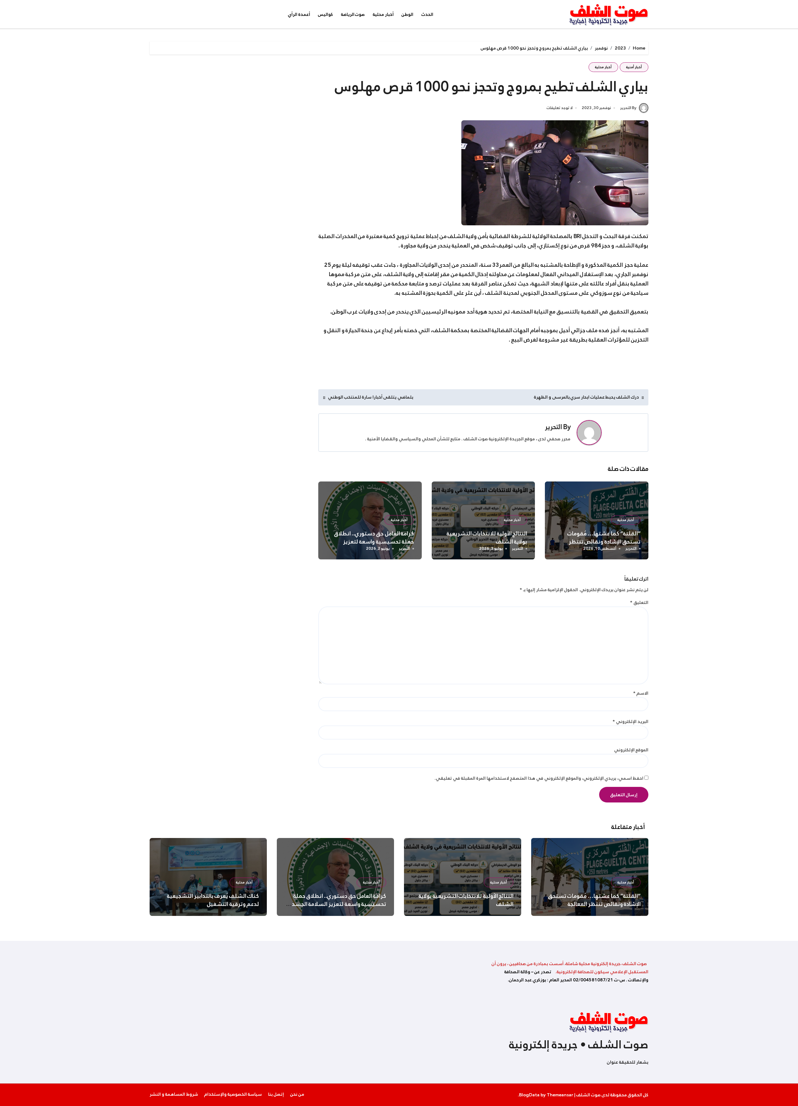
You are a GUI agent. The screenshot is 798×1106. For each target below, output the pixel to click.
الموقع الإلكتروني (631, 750)
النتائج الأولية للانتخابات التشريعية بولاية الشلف (487, 538)
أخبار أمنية (634, 67)
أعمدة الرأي (299, 14)
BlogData (529, 1095)
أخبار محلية (383, 14)
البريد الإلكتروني (630, 721)
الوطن (407, 14)
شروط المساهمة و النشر (174, 1094)
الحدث (427, 14)
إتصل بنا (276, 1094)
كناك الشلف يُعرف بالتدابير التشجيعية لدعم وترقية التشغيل (213, 900)
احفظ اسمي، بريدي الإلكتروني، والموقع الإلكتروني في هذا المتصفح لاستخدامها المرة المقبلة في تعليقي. (539, 778)
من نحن (297, 1094)
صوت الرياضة (353, 14)
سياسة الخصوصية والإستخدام (233, 1094)
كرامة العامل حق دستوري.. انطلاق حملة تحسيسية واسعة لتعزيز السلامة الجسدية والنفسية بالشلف (371, 542)
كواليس (325, 14)
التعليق (639, 602)
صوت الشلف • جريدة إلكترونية (578, 1045)
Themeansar (560, 1095)
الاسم (640, 693)
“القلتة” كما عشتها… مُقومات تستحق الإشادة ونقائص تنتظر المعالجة (604, 542)
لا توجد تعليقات (560, 108)
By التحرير (628, 107)
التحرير (553, 427)
